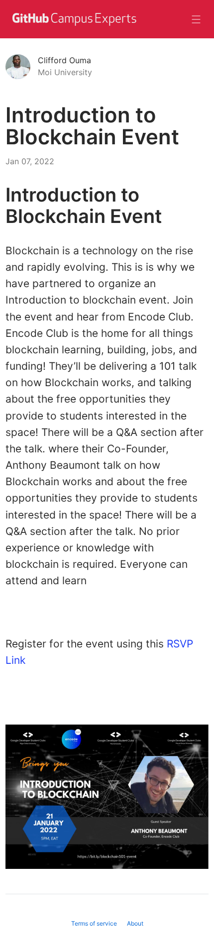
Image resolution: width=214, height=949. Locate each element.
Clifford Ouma (64, 60)
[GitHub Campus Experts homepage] (73, 25)
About (135, 923)
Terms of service (94, 923)
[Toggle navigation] (196, 19)
